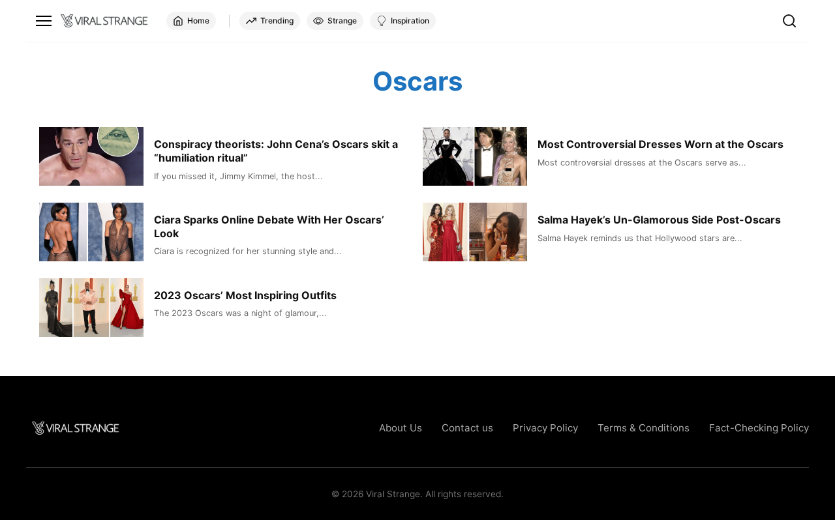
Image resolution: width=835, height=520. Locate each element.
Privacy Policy (545, 428)
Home (198, 20)
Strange (342, 20)
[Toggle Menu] (44, 20)
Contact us (467, 428)
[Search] (789, 21)
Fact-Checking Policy (759, 428)
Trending (277, 20)
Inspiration (410, 20)
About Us (400, 428)
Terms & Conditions (644, 428)
